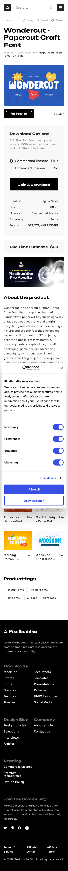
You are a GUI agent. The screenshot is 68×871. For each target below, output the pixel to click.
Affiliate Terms (52, 849)
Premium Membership (13, 774)
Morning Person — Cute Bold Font (11, 557)
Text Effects (42, 672)
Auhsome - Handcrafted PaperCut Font (13, 519)
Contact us (42, 731)
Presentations (44, 684)
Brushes (9, 702)
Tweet (44, 20)
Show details (47, 477)
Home (7, 20)
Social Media (43, 702)
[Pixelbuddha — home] (7, 7)
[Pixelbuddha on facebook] (20, 828)
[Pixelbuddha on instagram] (27, 828)
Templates (41, 678)
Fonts (18, 20)
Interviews (11, 737)
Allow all (34, 489)
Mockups (10, 672)
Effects (9, 678)
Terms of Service (9, 849)
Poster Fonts (39, 590)
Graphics (10, 690)
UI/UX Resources (46, 696)
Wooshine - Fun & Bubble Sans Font (45, 557)
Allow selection (34, 500)
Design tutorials (15, 725)
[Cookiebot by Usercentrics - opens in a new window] (27, 367)
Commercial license (45, 213)
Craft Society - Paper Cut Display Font (45, 519)
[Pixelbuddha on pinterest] (12, 828)
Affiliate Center (31, 849)
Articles (9, 743)
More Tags (49, 598)
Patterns (40, 690)
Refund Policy (14, 781)
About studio (43, 725)
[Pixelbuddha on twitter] (5, 828)
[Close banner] (62, 368)
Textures (10, 696)
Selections (11, 731)
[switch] (58, 439)
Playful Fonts (46, 52)
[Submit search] (51, 7)
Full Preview (19, 114)
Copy (30, 20)
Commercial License (18, 766)
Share (59, 20)
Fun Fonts (17, 55)
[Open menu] (60, 7)
